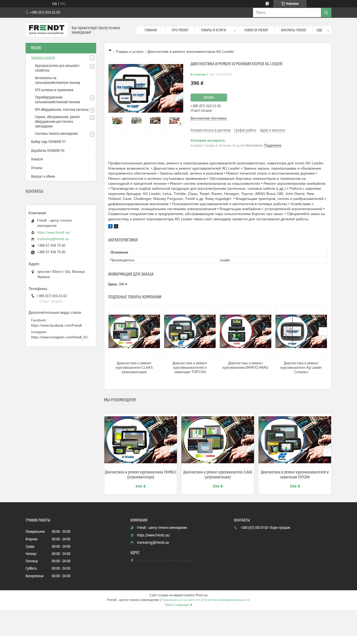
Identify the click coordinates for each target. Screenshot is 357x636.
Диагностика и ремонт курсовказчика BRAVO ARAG (245, 365)
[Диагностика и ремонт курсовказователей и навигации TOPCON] (190, 331)
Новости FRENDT (256, 30)
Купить (209, 98)
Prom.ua (201, 595)
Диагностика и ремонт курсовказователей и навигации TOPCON (189, 367)
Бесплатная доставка (209, 118)
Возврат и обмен (43, 177)
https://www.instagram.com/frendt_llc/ (59, 337)
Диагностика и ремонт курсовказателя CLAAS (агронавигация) (134, 367)
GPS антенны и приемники (54, 90)
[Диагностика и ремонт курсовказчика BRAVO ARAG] (246, 331)
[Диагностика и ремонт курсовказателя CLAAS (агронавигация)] (134, 331)
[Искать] (326, 12)
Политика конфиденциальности (226, 600)
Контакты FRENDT (293, 30)
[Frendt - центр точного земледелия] (47, 30)
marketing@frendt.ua (53, 239)
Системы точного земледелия (56, 134)
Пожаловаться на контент (181, 600)
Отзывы (36, 168)
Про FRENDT (180, 30)
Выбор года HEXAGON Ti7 (48, 142)
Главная (151, 30)
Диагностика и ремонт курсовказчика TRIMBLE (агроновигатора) (140, 474)
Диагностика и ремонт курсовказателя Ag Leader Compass (301, 367)
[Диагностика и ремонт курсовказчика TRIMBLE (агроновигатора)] (140, 440)
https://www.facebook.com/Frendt (56, 325)
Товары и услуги (213, 30)
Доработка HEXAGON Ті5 (48, 151)
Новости (37, 159)
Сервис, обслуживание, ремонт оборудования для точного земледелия (57, 122)
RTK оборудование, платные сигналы (62, 110)
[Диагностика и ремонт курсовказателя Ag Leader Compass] (301, 331)
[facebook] (110, 227)
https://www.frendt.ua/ (53, 232)
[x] (116, 227)
